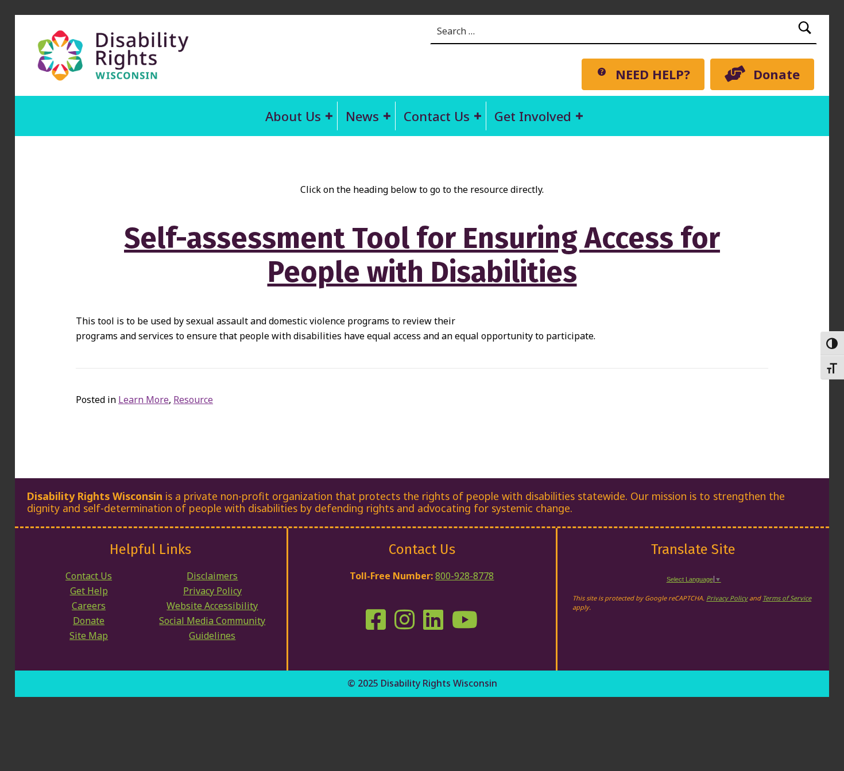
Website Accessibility (212, 605)
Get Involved (532, 116)
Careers (89, 605)
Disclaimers (212, 575)
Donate (88, 620)
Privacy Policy (212, 590)
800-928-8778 (464, 575)
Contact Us (437, 116)
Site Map (88, 635)
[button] (329, 116)
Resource (193, 399)
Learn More (143, 399)
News (362, 116)
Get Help (89, 590)
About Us (293, 116)
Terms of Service (786, 598)
